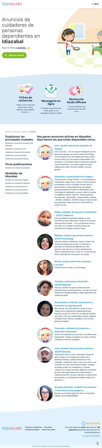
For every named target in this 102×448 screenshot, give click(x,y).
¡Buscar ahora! (16, 55)
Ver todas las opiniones (91, 436)
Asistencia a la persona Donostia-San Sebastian (19, 144)
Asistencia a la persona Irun (15, 149)
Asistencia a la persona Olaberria (17, 183)
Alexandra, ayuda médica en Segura (73, 176)
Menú (96, 4)
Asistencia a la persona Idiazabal (17, 168)
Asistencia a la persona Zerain (16, 190)
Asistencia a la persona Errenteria (17, 152)
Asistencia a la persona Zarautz (17, 159)
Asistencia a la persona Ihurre (16, 186)
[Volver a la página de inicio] (12, 4)
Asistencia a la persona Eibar (16, 155)
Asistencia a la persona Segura (16, 180)
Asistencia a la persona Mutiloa (16, 193)
